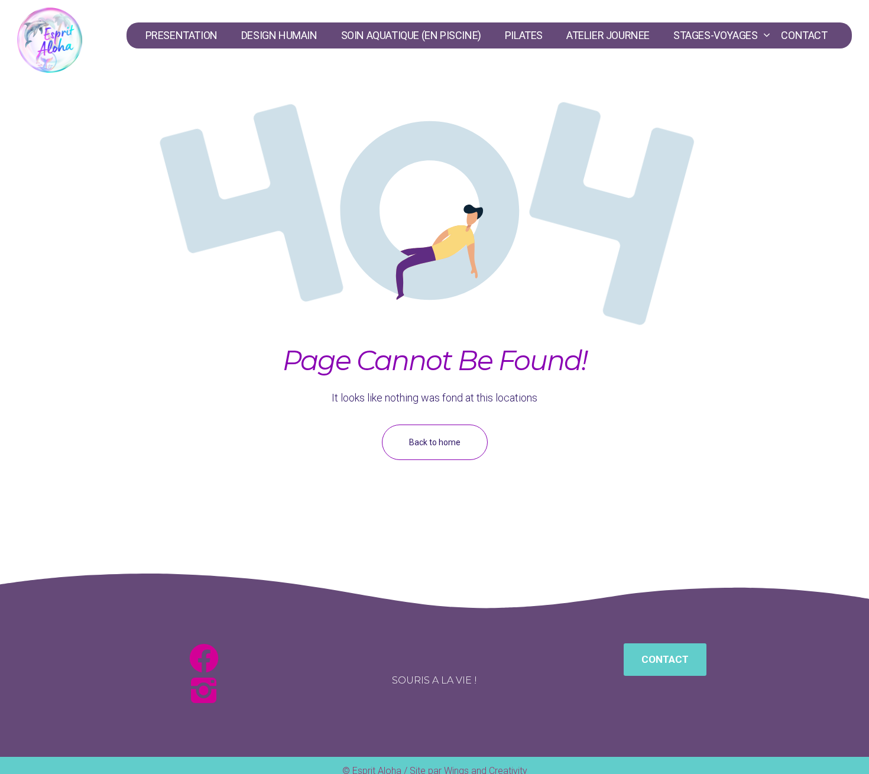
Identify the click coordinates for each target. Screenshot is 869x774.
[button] (665, 659)
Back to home (435, 442)
